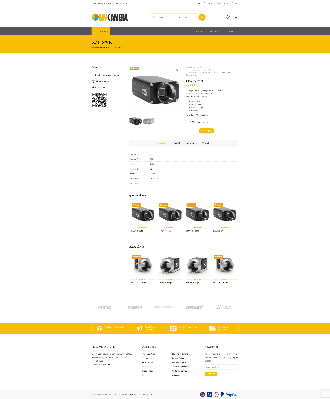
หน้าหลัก (95, 48)
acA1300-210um (220, 283)
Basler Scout (111, 48)
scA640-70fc (219, 231)
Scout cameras (191, 75)
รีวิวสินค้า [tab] (206, 143)
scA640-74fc (215, 72)
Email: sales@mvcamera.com (107, 75)
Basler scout (198, 72)
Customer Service (179, 371)
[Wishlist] (228, 17)
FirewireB (206, 72)
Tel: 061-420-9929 (102, 81)
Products (103, 31)
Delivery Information (180, 362)
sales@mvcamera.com (101, 364)
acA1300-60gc (192, 283)
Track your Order (149, 354)
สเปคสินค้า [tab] (162, 143)
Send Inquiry (206, 131)
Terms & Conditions (180, 366)
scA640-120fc (192, 231)
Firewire (120, 48)
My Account (147, 366)
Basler (199, 31)
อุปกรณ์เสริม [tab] (192, 143)
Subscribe (211, 374)
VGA (152, 169)
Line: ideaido (100, 87)
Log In (236, 3)
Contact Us (224, 3)
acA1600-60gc (165, 283)
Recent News (147, 362)
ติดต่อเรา (189, 96)
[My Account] (236, 17)
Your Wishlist (147, 358)
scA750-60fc (137, 231)
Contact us (215, 31)
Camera (102, 48)
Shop (198, 3)
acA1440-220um (139, 283)
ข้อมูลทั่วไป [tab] (176, 143)
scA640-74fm (225, 72)
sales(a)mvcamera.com (105, 3)
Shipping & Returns (180, 354)
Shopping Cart (147, 371)
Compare (231, 31)
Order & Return (178, 375)
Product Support (179, 358)
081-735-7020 (124, 3)
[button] (177, 70)
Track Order (210, 3)
